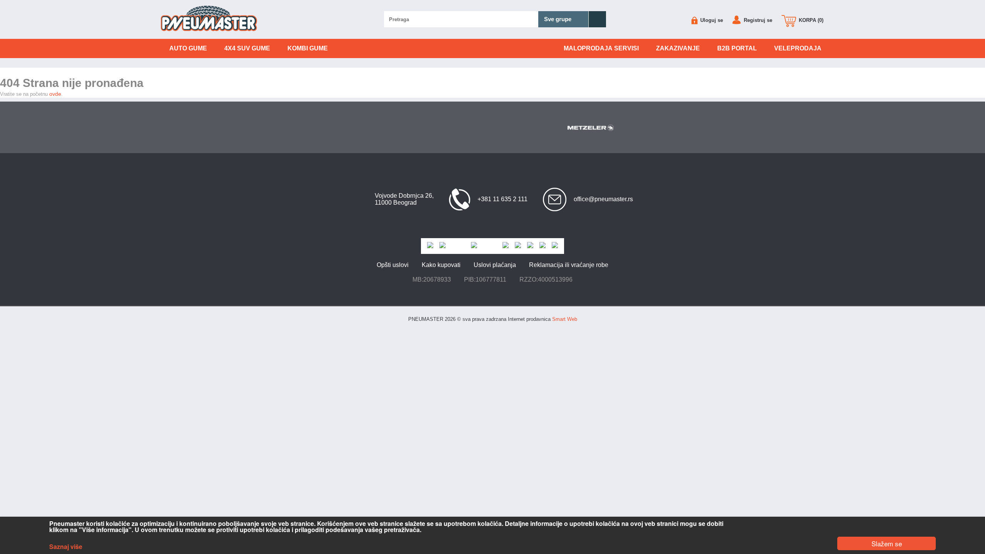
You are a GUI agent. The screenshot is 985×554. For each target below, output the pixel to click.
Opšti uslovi (393, 265)
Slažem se (886, 543)
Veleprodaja (797, 48)
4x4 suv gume (247, 48)
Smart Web (564, 319)
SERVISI (601, 48)
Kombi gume (307, 48)
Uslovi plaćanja (495, 265)
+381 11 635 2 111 (502, 199)
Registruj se (757, 20)
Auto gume (188, 48)
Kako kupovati (441, 265)
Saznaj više (65, 546)
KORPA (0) (810, 20)
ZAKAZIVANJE (678, 48)
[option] (605, 128)
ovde (55, 94)
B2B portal (737, 48)
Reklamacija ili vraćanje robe (568, 265)
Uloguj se (711, 20)
